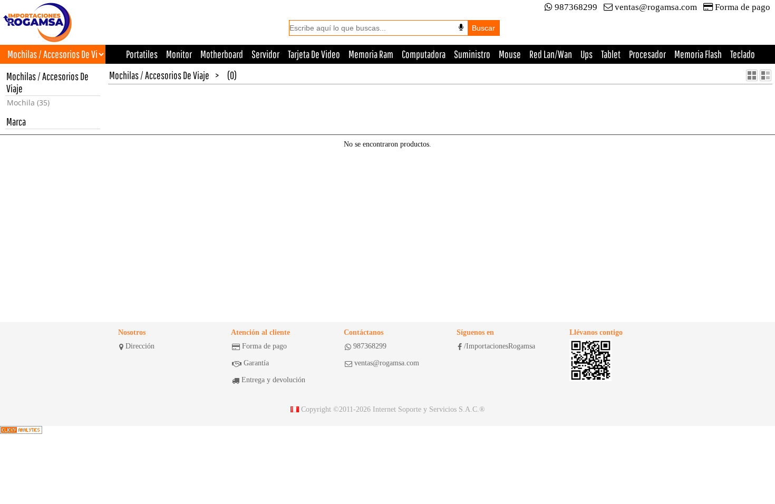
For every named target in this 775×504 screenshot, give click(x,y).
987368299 (576, 7)
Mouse (510, 54)
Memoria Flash (698, 54)
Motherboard (221, 54)
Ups (586, 54)
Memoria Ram (370, 54)
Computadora (423, 54)
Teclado (742, 54)
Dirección (139, 346)
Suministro (472, 54)
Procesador (647, 54)
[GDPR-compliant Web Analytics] (21, 430)
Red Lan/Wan (550, 54)
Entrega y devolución (273, 380)
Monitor (179, 54)
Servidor (265, 54)
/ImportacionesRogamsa (499, 346)
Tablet (611, 54)
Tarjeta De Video (314, 54)
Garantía (256, 363)
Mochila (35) (28, 103)
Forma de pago (742, 7)
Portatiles (142, 54)
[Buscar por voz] (461, 27)
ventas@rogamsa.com (656, 7)
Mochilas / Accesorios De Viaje (159, 75)
